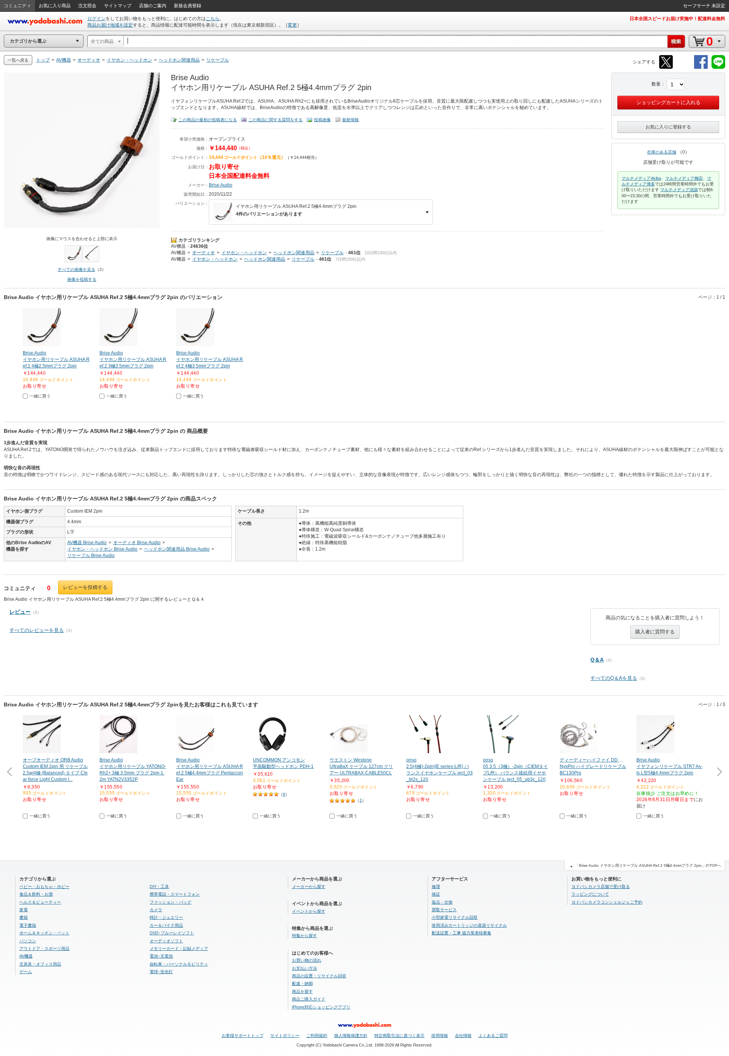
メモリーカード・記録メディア (179, 948)
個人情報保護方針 (351, 1035)
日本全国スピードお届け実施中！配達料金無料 (677, 18)
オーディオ (203, 252)
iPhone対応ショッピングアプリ (321, 1007)
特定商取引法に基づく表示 (399, 1035)
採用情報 (439, 1035)
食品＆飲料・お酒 (36, 894)
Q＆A (597, 660)
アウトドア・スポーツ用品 (44, 948)
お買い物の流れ (306, 960)
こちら (212, 18)
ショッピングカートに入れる (668, 102)
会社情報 (463, 1035)
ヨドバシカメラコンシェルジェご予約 (606, 902)
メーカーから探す (308, 886)
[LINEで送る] (718, 67)
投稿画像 (322, 119)
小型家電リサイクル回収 (455, 917)
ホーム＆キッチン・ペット (44, 933)
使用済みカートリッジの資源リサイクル (469, 925)
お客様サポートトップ (243, 1035)
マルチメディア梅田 (684, 178)
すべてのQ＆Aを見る (613, 678)
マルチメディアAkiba (641, 178)
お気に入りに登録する (668, 127)
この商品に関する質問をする (275, 119)
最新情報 (350, 119)
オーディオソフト (166, 941)
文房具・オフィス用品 (40, 964)
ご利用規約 (316, 1035)
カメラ (156, 909)
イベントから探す (308, 911)
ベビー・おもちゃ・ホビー (44, 886)
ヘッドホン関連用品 (293, 252)
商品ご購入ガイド (308, 999)
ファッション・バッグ (170, 902)
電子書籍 (27, 925)
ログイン (96, 18)
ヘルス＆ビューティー (40, 902)
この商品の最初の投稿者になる (207, 119)
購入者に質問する (655, 632)
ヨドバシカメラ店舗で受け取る (600, 886)
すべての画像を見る (76, 269)
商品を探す (302, 991)
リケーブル (332, 252)
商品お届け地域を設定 (110, 25)
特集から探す (304, 935)
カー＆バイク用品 (166, 925)
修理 (436, 886)
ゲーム (25, 971)
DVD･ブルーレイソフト (172, 933)
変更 (292, 25)
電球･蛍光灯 (161, 971)
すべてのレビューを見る (36, 630)
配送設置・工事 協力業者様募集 (461, 933)
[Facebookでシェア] (701, 67)
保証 (436, 894)
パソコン (27, 941)
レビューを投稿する (85, 587)
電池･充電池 (161, 956)
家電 (23, 909)
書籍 (23, 917)
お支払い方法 (304, 968)
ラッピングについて (590, 894)
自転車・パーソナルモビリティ (179, 964)
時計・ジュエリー (166, 917)
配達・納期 (302, 983)
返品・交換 (442, 902)
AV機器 (178, 246)
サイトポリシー (285, 1035)
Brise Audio (220, 185)
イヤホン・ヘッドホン (244, 252)
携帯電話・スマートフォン (175, 894)
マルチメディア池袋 (679, 189)
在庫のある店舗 (661, 152)
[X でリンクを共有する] (666, 67)
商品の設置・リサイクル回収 (319, 976)
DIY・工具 (159, 886)
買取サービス (444, 909)
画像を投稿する (81, 279)
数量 (656, 84)
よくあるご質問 (493, 1035)
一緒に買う (40, 396)
